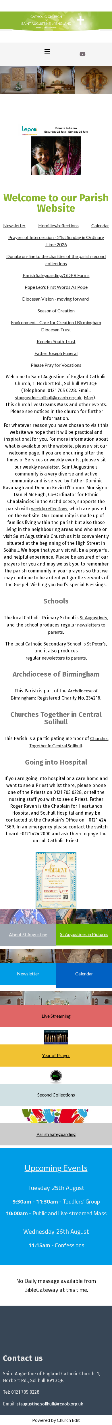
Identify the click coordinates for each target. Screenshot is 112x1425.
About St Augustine (28, 934)
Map (88, 397)
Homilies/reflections (58, 225)
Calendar (100, 225)
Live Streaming (56, 1016)
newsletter (48, 466)
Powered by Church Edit (56, 1420)
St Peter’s (96, 643)
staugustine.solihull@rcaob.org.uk (48, 397)
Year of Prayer (56, 1055)
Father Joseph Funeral (56, 353)
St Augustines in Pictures (84, 934)
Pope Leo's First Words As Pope (56, 287)
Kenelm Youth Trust (56, 341)
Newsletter (14, 225)
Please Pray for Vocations (56, 365)
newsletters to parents (64, 657)
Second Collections (56, 1094)
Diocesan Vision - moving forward (55, 298)
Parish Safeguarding (56, 1134)
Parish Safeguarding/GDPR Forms (56, 275)
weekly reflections (49, 508)
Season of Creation (56, 310)
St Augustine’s (93, 617)
